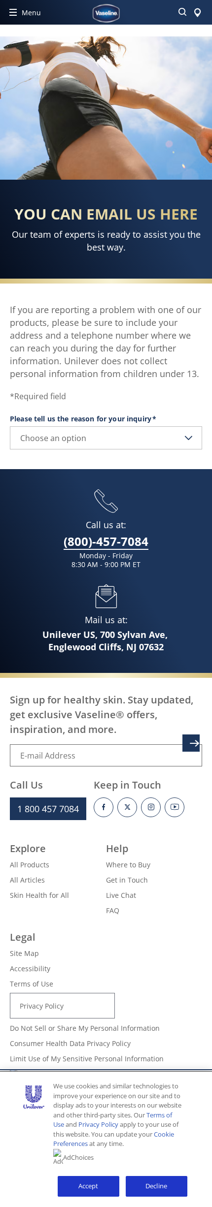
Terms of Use (31, 983)
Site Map (24, 953)
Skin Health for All (39, 895)
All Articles (27, 880)
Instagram (151, 807)
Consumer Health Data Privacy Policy (70, 1043)
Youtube (174, 807)
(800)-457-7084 (106, 541)
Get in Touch (127, 880)
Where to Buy (128, 864)
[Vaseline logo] (106, 13)
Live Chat (121, 895)
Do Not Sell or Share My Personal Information (85, 1028)
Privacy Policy (42, 1006)
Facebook (103, 807)
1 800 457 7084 (48, 809)
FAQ (112, 910)
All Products (29, 864)
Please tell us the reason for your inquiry (82, 418)
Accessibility (30, 968)
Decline (156, 1185)
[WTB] (197, 12)
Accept (88, 1185)
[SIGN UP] (190, 743)
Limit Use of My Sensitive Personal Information (87, 1058)
